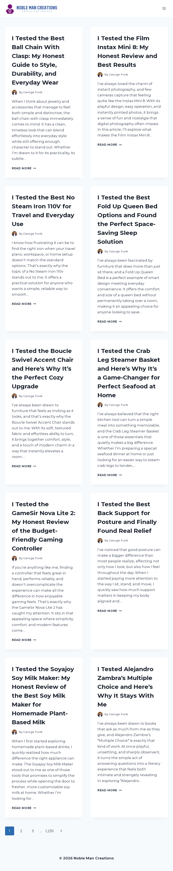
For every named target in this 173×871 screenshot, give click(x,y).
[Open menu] (164, 8)
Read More (24, 168)
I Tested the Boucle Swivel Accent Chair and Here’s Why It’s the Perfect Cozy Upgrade (42, 368)
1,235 (49, 831)
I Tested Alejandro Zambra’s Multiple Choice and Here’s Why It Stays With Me (125, 686)
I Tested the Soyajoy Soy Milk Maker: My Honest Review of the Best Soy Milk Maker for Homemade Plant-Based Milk (43, 695)
